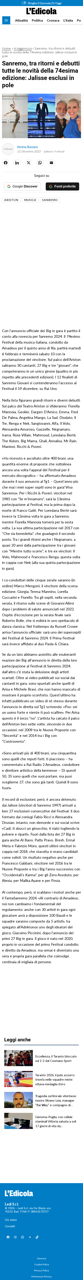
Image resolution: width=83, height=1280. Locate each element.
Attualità (21, 20)
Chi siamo (11, 1219)
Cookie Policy (41, 1264)
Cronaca (53, 20)
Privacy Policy (41, 1270)
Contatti (10, 1226)
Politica (37, 20)
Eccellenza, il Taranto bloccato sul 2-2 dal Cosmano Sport (56, 1058)
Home (6, 48)
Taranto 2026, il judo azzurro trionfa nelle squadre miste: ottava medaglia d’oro (55, 1079)
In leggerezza (23, 48)
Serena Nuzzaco (27, 146)
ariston (11, 200)
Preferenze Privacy (41, 1276)
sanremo (50, 200)
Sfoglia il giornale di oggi (44, 3)
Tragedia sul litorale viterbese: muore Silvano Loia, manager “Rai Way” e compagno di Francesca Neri (56, 1100)
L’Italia (68, 20)
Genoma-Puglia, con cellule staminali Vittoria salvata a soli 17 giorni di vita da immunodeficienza (55, 1121)
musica (30, 200)
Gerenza (41, 1258)
